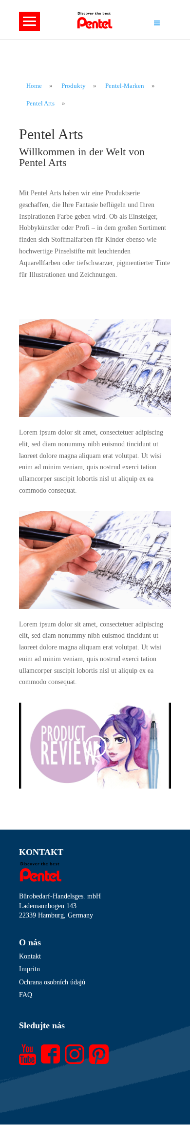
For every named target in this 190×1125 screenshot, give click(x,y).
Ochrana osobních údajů (52, 982)
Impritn (29, 969)
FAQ (25, 995)
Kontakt (30, 956)
